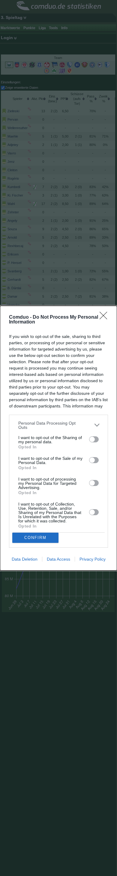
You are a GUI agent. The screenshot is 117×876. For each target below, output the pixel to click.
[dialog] (58, 438)
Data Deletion (25, 559)
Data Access (58, 559)
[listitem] (58, 425)
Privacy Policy (93, 559)
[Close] (105, 317)
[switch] (94, 439)
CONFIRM (35, 537)
